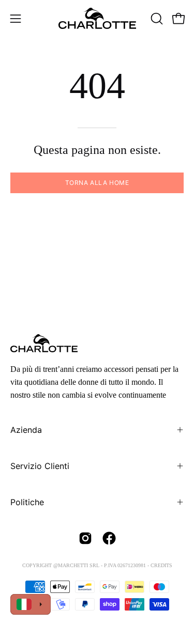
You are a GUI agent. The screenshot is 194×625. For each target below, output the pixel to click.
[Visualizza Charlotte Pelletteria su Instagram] (85, 538)
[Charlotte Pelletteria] (97, 18)
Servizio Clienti (39, 466)
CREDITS (161, 565)
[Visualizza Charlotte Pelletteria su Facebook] (109, 538)
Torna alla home (97, 182)
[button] (155, 18)
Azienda (26, 430)
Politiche (27, 502)
